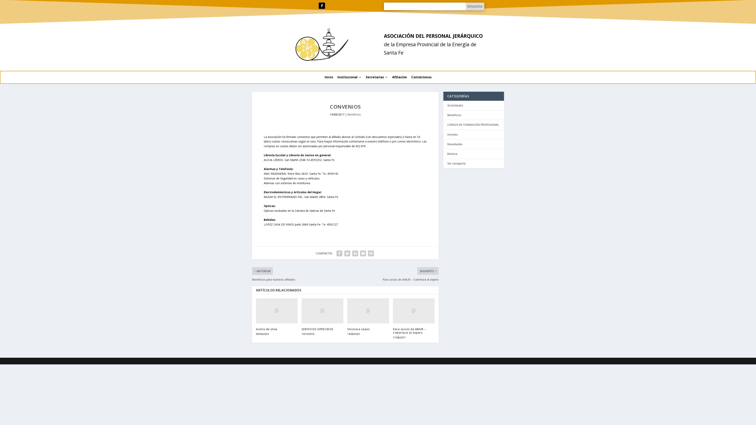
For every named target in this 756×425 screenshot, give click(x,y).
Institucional (347, 77)
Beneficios (354, 114)
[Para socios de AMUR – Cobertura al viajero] (414, 310)
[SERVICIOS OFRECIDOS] (322, 310)
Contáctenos (421, 77)
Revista (452, 154)
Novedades (454, 144)
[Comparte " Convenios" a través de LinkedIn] (355, 253)
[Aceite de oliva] (277, 310)
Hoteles (452, 134)
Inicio (329, 77)
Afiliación (399, 77)
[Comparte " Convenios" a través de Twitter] (347, 253)
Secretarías (375, 77)
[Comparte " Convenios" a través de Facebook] (339, 253)
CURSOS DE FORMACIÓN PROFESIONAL (473, 125)
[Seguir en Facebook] (322, 6)
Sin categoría (456, 163)
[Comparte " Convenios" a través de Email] (363, 253)
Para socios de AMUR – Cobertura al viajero (409, 330)
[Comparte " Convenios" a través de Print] (371, 253)
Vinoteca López (358, 329)
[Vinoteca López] (368, 310)
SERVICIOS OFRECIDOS (317, 329)
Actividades (455, 105)
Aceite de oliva (266, 329)
